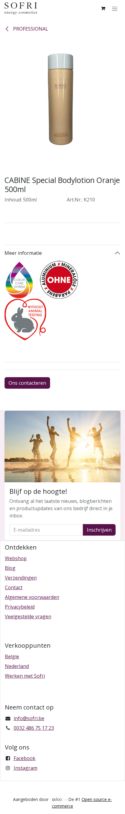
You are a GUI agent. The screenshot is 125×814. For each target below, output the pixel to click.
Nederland (17, 666)
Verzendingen (21, 577)
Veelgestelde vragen (28, 616)
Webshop (16, 558)
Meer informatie (23, 253)
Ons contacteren (27, 383)
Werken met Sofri (25, 676)
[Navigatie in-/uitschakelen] (115, 8)
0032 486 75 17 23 (34, 728)
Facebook (24, 758)
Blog (10, 568)
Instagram (25, 768)
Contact (13, 587)
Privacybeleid (20, 606)
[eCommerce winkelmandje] (103, 8)
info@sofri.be (29, 718)
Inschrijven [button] (99, 530)
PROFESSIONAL (30, 28)
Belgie (12, 656)
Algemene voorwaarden (32, 597)
